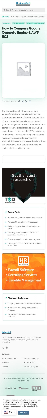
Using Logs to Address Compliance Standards (25, 303)
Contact (5, 367)
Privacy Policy (29, 362)
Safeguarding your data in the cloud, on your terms (24, 227)
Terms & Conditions (31, 358)
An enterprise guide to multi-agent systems (24, 239)
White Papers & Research (35, 23)
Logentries (6, 23)
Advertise (5, 362)
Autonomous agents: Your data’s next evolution (28, 17)
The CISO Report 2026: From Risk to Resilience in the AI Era (25, 244)
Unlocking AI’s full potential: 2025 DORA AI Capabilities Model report (23, 234)
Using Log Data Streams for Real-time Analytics (22, 315)
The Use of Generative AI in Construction (23, 222)
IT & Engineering (18, 23)
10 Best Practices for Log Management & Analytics (23, 309)
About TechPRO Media (10, 358)
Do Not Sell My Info (31, 367)
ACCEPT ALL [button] (23, 413)
